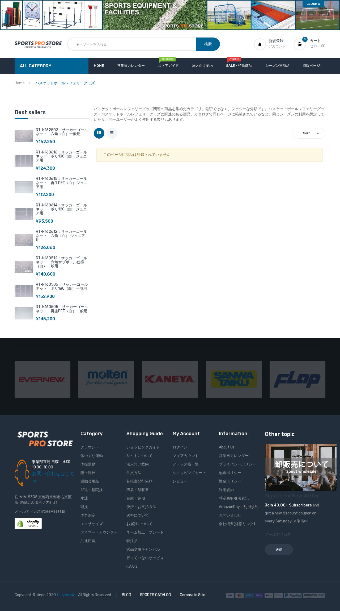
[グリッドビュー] (99, 133)
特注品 (132, 541)
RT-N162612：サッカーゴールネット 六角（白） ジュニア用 (61, 235)
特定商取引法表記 (234, 498)
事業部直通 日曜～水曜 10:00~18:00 (51, 464)
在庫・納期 (135, 498)
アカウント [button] (277, 46)
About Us (227, 447)
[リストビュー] (112, 133)
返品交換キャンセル (143, 549)
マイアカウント (186, 456)
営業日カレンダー (234, 456)
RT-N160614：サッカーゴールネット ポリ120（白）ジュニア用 (61, 209)
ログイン (180, 447)
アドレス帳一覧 (186, 464)
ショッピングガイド (143, 447)
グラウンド (89, 447)
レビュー (180, 481)
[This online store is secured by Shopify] (28, 523)
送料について (137, 515)
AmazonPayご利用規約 (238, 507)
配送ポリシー (230, 473)
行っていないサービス (145, 558)
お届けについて (139, 524)
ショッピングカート (189, 473)
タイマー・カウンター (99, 532)
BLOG (126, 595)
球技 (84, 507)
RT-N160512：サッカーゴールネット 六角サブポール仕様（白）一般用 (61, 262)
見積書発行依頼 (139, 481)
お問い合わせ (230, 515)
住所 (16, 500)
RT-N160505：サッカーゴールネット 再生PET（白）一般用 (62, 309)
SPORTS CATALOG (155, 595)
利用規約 (226, 490)
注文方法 (133, 473)
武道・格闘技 (91, 490)
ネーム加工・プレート (145, 532)
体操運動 (87, 464)
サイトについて (139, 456)
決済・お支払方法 (141, 507)
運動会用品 (89, 481)
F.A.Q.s (131, 566)
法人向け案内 (137, 464)
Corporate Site (192, 595)
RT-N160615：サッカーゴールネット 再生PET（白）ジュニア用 (61, 182)
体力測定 (87, 515)
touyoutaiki (66, 595)
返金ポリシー (230, 481)
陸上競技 (87, 473)
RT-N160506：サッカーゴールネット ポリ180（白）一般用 (62, 286)
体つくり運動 (91, 456)
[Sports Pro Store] (38, 44)
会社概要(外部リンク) (237, 524)
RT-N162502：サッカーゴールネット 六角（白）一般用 (62, 132)
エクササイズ (91, 524)
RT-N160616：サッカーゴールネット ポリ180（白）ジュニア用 (61, 156)
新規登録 (276, 41)
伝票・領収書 (137, 490)
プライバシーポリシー (237, 464)
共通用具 (87, 541)
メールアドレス (28, 511)
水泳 (84, 498)
